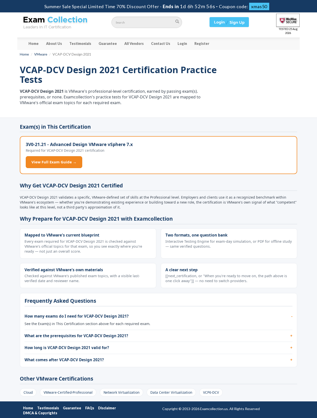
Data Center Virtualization (171, 392)
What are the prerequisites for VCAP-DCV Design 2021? (76, 335)
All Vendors (134, 43)
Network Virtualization (121, 392)
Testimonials (80, 43)
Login (182, 43)
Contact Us (160, 43)
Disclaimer (107, 408)
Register (201, 43)
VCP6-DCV (211, 392)
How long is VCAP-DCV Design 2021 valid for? (67, 347)
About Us (54, 43)
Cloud (28, 392)
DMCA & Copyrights (40, 413)
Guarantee (108, 43)
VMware (40, 54)
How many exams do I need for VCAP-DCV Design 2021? (77, 316)
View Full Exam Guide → (54, 161)
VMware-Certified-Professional (68, 392)
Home (33, 43)
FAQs (89, 408)
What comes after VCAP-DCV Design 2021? (64, 359)
